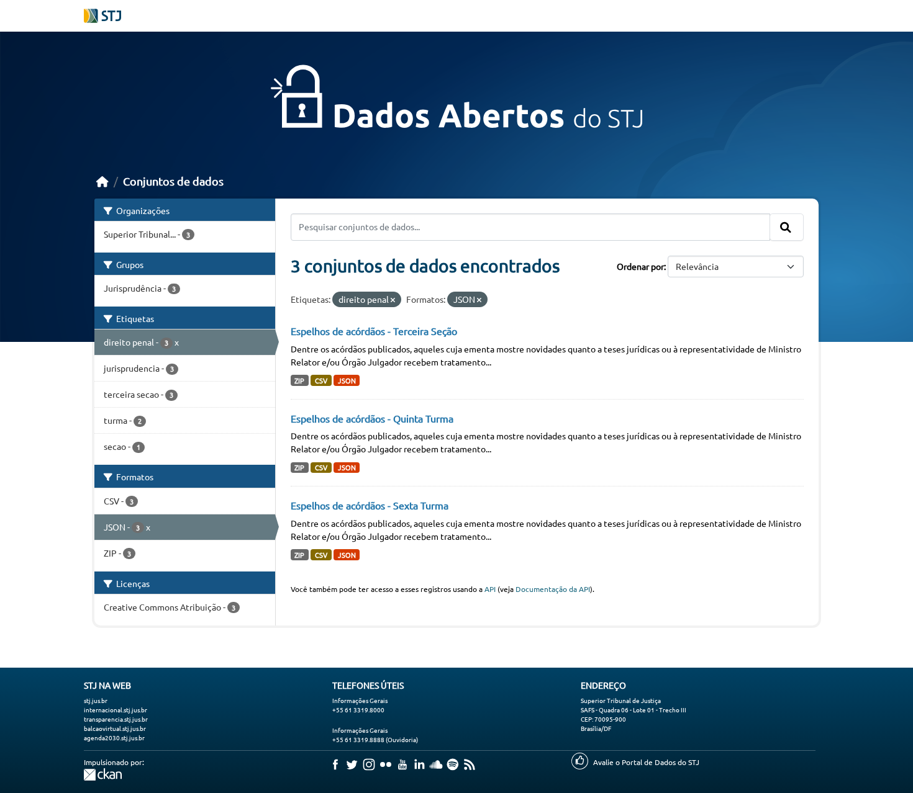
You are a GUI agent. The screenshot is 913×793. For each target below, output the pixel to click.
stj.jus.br (95, 700)
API (490, 589)
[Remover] (393, 300)
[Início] (102, 180)
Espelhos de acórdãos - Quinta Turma (372, 418)
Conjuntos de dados (173, 180)
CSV (321, 380)
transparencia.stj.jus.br (116, 719)
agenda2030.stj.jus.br (114, 737)
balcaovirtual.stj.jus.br (115, 728)
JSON (347, 380)
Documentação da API (553, 589)
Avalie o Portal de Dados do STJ (646, 762)
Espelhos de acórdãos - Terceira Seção (374, 331)
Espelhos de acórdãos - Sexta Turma (369, 505)
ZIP (299, 380)
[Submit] (787, 227)
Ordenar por (640, 266)
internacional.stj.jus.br (115, 709)
